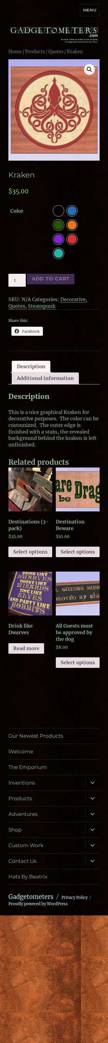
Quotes (55, 51)
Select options (30, 552)
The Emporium (27, 767)
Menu (89, 10)
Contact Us (22, 861)
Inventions (21, 783)
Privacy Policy (75, 897)
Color (16, 211)
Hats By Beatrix (27, 877)
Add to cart (51, 279)
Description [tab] (31, 366)
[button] (89, 69)
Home (15, 51)
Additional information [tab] (45, 378)
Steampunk (42, 306)
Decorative (73, 299)
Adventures (23, 814)
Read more (26, 648)
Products (35, 51)
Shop (15, 830)
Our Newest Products (35, 736)
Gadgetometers (30, 896)
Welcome (20, 751)
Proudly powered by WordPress (38, 903)
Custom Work (26, 845)
